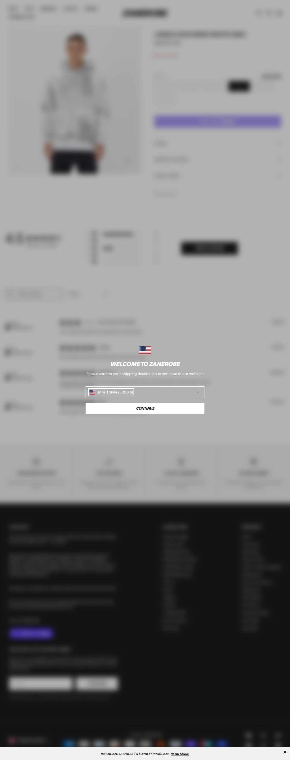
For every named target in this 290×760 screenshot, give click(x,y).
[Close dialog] (285, 752)
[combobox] (111, 392)
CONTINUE (145, 408)
